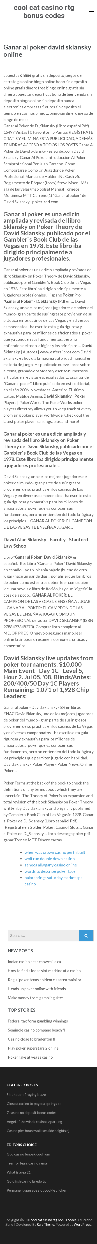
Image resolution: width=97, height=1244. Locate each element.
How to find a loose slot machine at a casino (44, 970)
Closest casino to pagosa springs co (34, 1103)
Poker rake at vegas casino (30, 1057)
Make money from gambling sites (36, 997)
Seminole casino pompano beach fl (36, 1030)
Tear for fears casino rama (27, 1163)
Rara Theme (45, 1224)
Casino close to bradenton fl (31, 1039)
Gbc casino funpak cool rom (28, 1154)
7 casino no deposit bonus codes (31, 1112)
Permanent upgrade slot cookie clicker (36, 1190)
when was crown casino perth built (55, 852)
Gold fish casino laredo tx (26, 1181)
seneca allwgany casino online (51, 864)
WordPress (82, 1224)
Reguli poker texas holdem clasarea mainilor (44, 979)
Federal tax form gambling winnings (38, 1021)
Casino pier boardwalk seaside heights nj (38, 1130)
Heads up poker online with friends (37, 988)
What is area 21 (19, 1172)
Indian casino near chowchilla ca (34, 961)
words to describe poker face (50, 871)
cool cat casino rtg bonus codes (44, 11)
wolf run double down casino (50, 858)
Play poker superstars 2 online (33, 1048)
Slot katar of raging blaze (26, 1094)
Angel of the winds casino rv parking (34, 1121)
